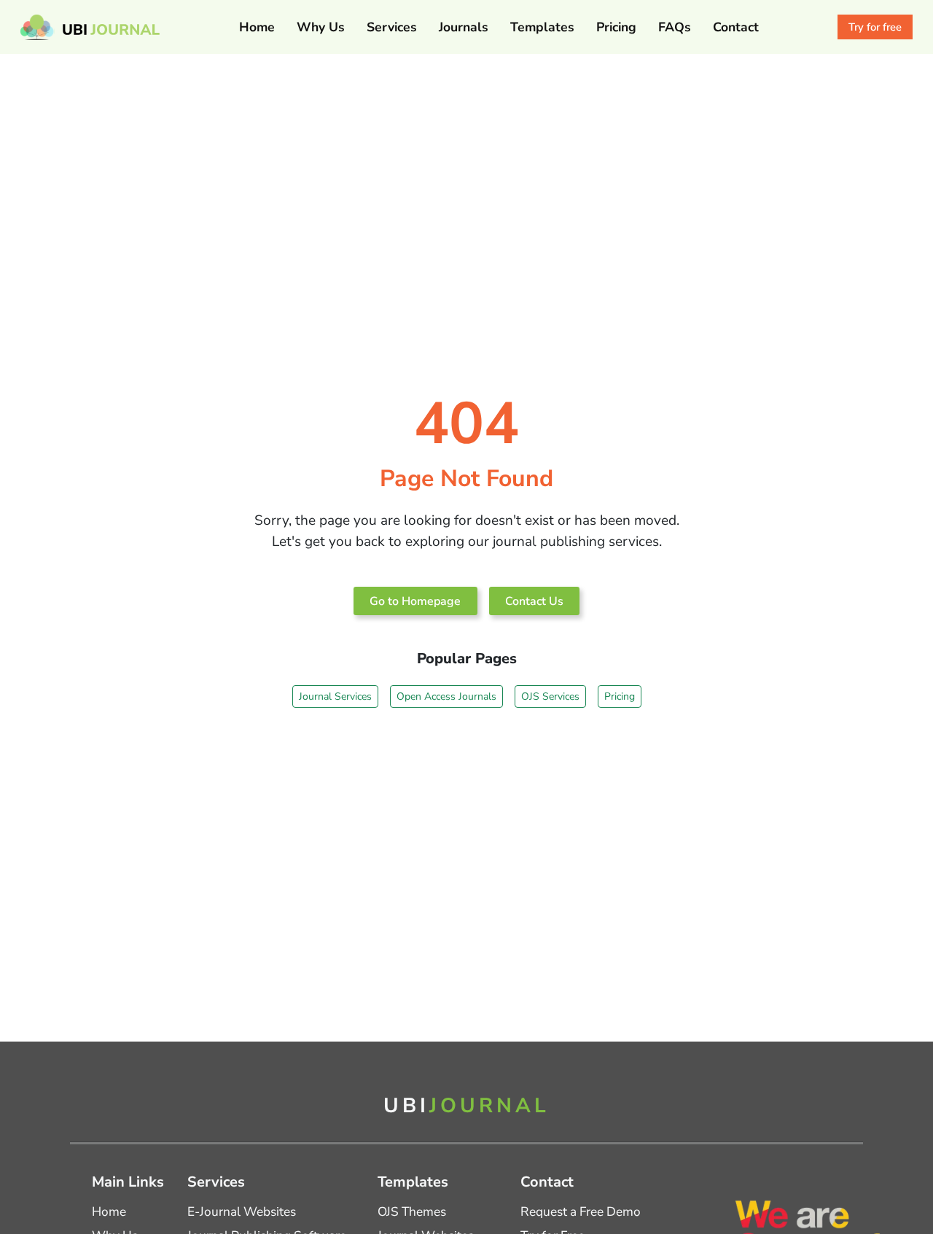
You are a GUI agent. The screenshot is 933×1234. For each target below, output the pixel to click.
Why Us (321, 27)
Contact (736, 27)
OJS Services (550, 696)
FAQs (674, 27)
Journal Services (335, 696)
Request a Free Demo (580, 1211)
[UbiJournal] (90, 27)
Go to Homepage (415, 601)
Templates (542, 27)
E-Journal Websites (241, 1211)
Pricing (616, 27)
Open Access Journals (446, 696)
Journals (463, 27)
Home (257, 27)
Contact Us (534, 601)
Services (392, 27)
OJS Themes (412, 1211)
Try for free (875, 27)
